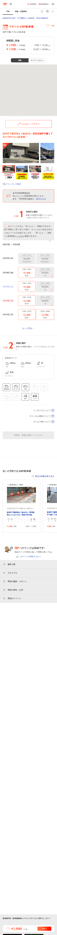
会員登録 (33, 4)
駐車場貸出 (44, 4)
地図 (19, 60)
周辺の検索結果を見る (44, 476)
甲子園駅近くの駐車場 (26, 18)
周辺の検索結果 (42, 18)
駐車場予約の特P (9, 18)
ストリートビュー (37, 60)
